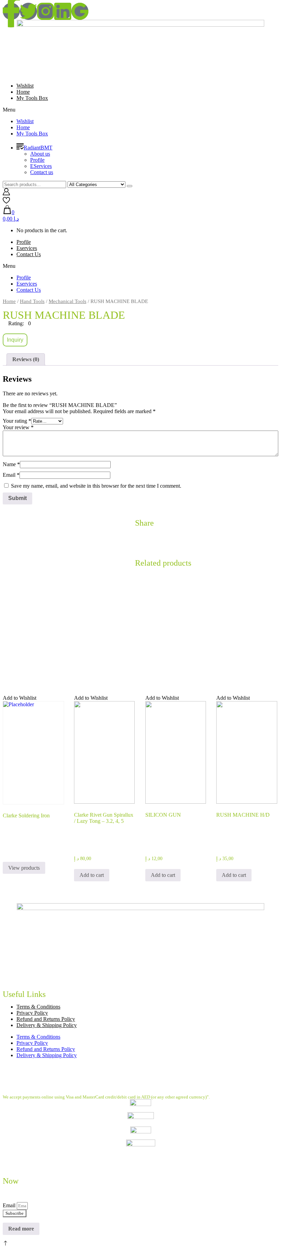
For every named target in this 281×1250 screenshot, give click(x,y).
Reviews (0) (25, 359)
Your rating (17, 421)
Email (11, 475)
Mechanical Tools (67, 301)
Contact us (41, 172)
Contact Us (28, 254)
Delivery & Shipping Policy (46, 1025)
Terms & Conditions (38, 1007)
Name (11, 464)
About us (40, 154)
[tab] (26, 359)
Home (23, 92)
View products (24, 868)
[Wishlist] (6, 202)
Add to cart (92, 875)
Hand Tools (32, 301)
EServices (41, 166)
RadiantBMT (38, 147)
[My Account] (6, 193)
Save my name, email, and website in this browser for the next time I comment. (96, 486)
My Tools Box (32, 98)
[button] (140, 110)
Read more (21, 1229)
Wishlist (25, 86)
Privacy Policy (32, 1013)
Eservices (26, 248)
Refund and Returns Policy (45, 1019)
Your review (18, 427)
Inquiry (15, 340)
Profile (37, 160)
